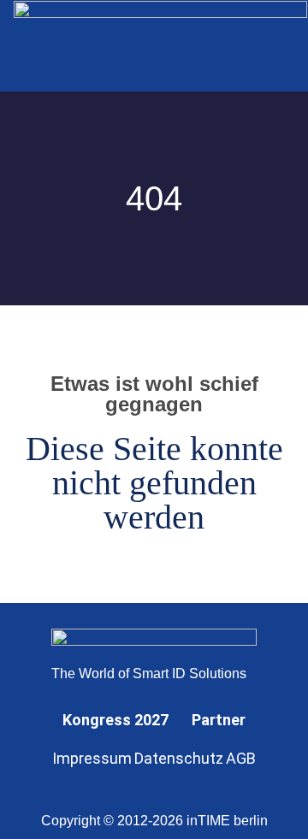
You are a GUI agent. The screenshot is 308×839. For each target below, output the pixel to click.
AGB (241, 758)
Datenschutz (178, 758)
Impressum (92, 758)
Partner (219, 720)
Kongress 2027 (115, 720)
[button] (271, 45)
